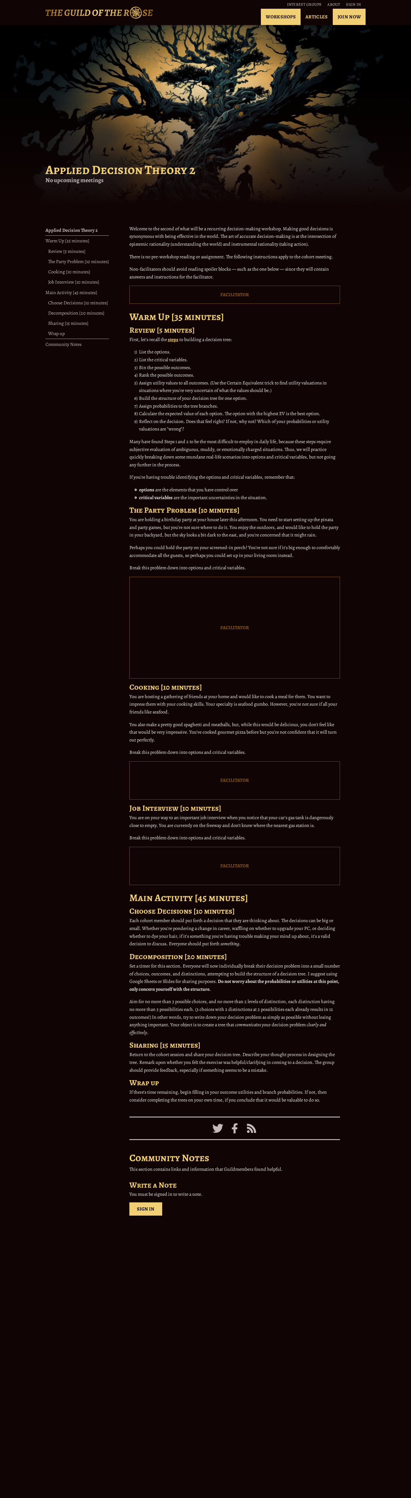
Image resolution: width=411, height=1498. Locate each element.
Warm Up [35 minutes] (67, 241)
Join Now (349, 17)
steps (173, 339)
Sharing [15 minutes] (68, 323)
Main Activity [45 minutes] (71, 292)
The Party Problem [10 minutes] (78, 261)
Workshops (281, 17)
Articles (316, 17)
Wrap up (56, 333)
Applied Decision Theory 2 (71, 230)
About (333, 4)
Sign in (353, 4)
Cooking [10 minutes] (69, 272)
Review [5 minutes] (66, 251)
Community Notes (63, 344)
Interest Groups (304, 4)
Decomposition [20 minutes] (76, 313)
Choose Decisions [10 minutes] (78, 302)
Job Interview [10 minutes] (73, 282)
